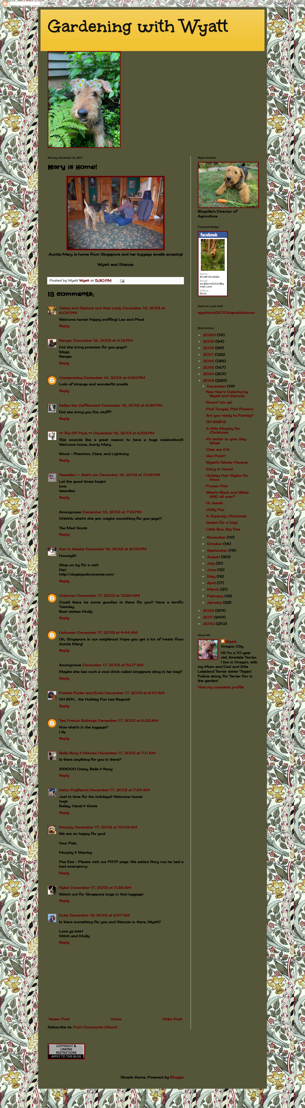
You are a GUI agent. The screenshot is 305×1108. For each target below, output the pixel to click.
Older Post (172, 1019)
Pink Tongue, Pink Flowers (229, 409)
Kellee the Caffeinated (79, 405)
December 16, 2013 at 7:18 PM (112, 512)
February (215, 596)
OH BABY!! (216, 422)
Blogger (177, 1077)
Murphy (66, 827)
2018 (209, 348)
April (212, 583)
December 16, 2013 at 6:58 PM (124, 433)
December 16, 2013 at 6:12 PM (103, 340)
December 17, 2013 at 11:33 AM (101, 887)
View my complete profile (221, 687)
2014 (209, 374)
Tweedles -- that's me (78, 475)
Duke (63, 915)
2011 (208, 617)
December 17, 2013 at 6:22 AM (128, 720)
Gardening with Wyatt (138, 26)
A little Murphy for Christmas (223, 430)
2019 (209, 341)
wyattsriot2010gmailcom (226, 312)
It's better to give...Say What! (226, 441)
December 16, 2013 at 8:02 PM (116, 549)
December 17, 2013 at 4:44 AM (107, 632)
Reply (64, 326)
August (214, 557)
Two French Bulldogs (78, 720)
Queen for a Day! (222, 522)
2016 (209, 361)
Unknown (67, 595)
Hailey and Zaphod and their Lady (90, 308)
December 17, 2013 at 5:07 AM (113, 665)
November (217, 537)
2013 (209, 380)
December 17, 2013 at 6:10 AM (135, 693)
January (215, 602)
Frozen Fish (217, 486)
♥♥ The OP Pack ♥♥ (75, 433)
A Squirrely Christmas (226, 516)
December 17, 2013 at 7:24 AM (120, 790)
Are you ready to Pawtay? (230, 415)
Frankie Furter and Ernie (81, 693)
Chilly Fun (215, 509)
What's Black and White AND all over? (227, 494)
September (218, 550)
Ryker (64, 887)
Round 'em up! (219, 402)
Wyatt (231, 641)
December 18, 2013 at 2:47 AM (100, 915)
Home (116, 1019)
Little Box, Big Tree (223, 529)
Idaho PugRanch (74, 790)
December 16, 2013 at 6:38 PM (132, 405)
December (217, 386)
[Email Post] (122, 280)
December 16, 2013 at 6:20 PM (114, 378)
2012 (209, 610)
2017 (209, 354)
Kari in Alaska (71, 549)
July (211, 563)
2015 (209, 367)
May (212, 576)
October (215, 544)
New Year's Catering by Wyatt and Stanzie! (227, 394)
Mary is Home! (219, 469)
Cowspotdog (70, 378)
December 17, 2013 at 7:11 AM (127, 753)
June (212, 570)
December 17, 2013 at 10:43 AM (106, 827)
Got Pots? (215, 456)
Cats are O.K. (218, 449)
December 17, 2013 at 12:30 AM (108, 595)
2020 (210, 335)
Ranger (65, 340)
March (213, 589)
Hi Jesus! (214, 503)
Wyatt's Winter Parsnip (227, 462)
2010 (209, 624)
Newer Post (59, 1019)
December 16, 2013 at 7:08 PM (129, 475)
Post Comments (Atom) (95, 1027)
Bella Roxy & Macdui (78, 753)
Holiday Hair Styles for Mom (227, 477)
